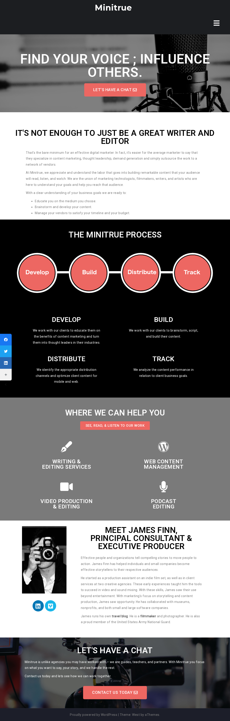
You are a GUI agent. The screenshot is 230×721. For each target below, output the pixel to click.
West (136, 715)
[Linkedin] (38, 605)
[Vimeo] (50, 605)
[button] (115, 90)
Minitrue (113, 8)
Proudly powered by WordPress (93, 715)
